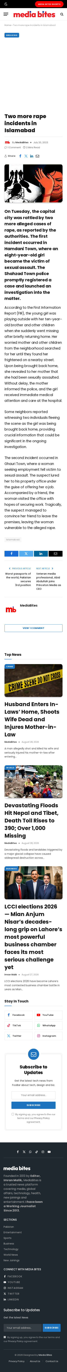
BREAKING (11, 35)
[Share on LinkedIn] (31, 156)
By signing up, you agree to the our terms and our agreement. (35, 1118)
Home (7, 25)
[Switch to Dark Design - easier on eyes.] (6, 4)
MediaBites (21, 142)
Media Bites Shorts (49, 4)
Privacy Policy (42, 1118)
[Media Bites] (34, 14)
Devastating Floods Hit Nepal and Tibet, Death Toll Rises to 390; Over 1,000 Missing (31, 821)
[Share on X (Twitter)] (26, 156)
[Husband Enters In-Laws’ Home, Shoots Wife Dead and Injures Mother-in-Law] (33, 680)
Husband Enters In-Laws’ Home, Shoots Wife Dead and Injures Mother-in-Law (31, 719)
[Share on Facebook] (20, 156)
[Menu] (6, 14)
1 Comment (14, 147)
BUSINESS (11, 868)
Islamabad (13, 539)
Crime (9, 666)
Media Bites (45, 1355)
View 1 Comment (33, 628)
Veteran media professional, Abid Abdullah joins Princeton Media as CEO (48, 581)
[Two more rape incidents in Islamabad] (33, 183)
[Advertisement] (33, 74)
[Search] (61, 14)
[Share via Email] (37, 156)
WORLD (10, 767)
